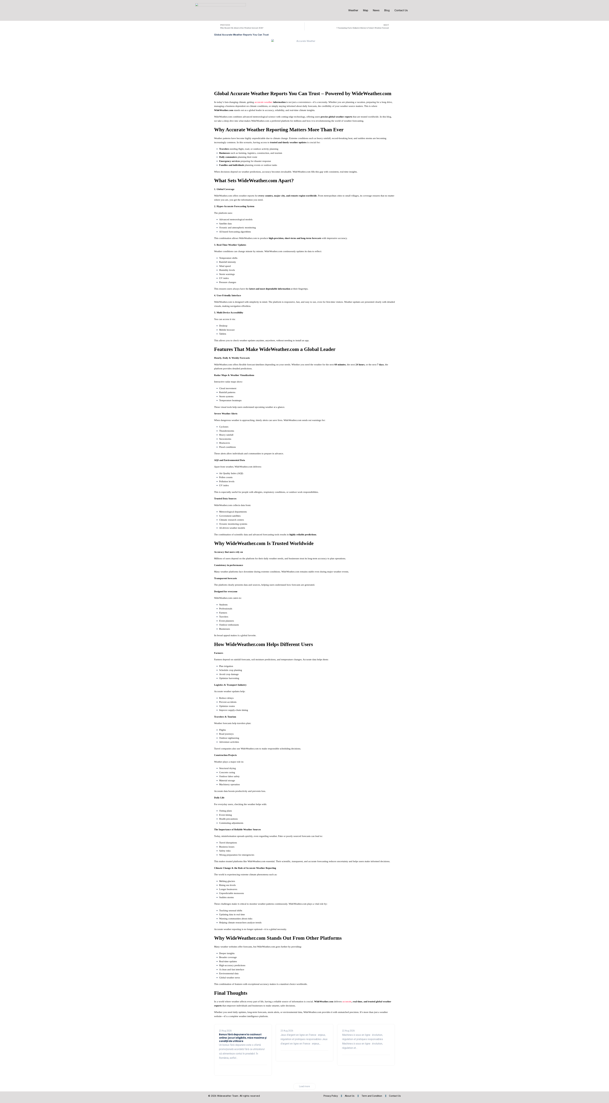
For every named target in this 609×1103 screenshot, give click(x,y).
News (376, 10)
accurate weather (264, 102)
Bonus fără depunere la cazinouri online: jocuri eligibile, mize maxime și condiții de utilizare (242, 1038)
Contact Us (401, 10)
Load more (304, 1086)
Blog (387, 10)
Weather (353, 10)
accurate (346, 1001)
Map (365, 10)
